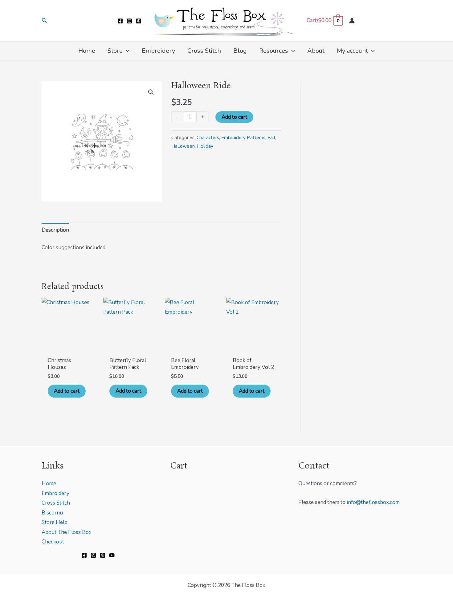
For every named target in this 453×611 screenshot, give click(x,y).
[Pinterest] (138, 21)
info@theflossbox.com (373, 502)
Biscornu (52, 512)
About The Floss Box (67, 532)
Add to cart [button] (67, 390)
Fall (271, 137)
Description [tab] (55, 229)
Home (49, 483)
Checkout (53, 541)
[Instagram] (129, 21)
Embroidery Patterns (243, 137)
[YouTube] (112, 555)
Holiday (205, 146)
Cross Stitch (56, 502)
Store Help (54, 522)
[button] (44, 21)
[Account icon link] (352, 20)
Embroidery (55, 493)
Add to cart (234, 117)
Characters (208, 137)
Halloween (183, 146)
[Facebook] (120, 21)
